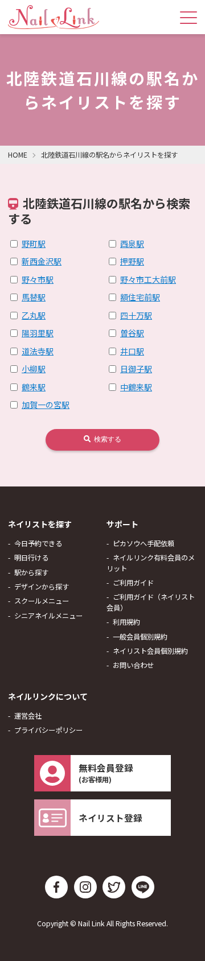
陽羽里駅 (38, 333)
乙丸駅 (34, 315)
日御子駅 (136, 368)
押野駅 (132, 261)
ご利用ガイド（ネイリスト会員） (150, 602)
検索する (106, 439)
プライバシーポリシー (48, 730)
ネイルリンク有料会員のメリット (150, 562)
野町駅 (34, 243)
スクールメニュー (41, 601)
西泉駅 (132, 243)
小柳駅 (34, 368)
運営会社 (28, 716)
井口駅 (132, 351)
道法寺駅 (38, 351)
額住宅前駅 (140, 297)
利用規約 (126, 622)
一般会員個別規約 (140, 637)
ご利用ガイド (133, 583)
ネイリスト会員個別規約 (150, 651)
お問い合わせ (133, 665)
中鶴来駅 (136, 387)
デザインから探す (41, 586)
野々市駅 (38, 279)
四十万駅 (136, 315)
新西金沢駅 (42, 261)
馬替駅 (34, 297)
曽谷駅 (132, 333)
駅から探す (31, 572)
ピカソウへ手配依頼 (143, 543)
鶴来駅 (34, 387)
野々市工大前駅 (148, 279)
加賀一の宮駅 (45, 404)
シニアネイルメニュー (48, 616)
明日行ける (31, 557)
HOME (17, 155)
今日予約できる (38, 543)
